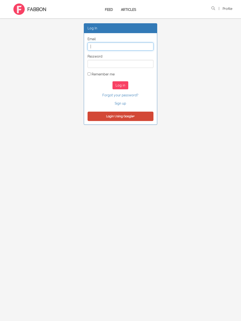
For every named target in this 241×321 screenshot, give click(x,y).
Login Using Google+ (120, 116)
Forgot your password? (120, 95)
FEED (109, 10)
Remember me (103, 74)
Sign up (120, 103)
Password (95, 56)
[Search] (213, 8)
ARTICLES (128, 10)
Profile (227, 9)
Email (92, 39)
